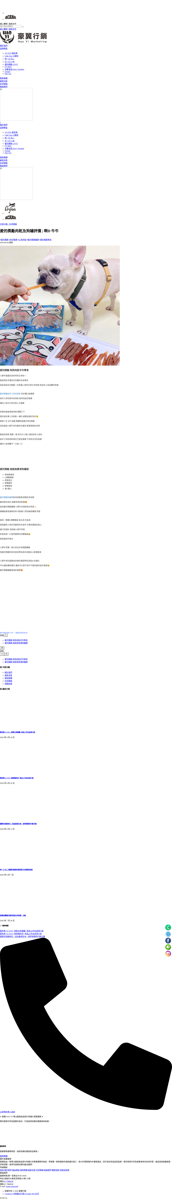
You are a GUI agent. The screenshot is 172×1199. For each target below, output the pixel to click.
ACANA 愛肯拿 (11, 53)
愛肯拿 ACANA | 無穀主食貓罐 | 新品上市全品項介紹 (17, 732)
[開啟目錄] (2, 647)
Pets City (8, 74)
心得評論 (22, 240)
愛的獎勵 (4, 240)
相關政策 (8, 684)
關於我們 (3, 46)
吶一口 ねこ (10, 59)
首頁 (2, 1170)
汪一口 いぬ (10, 62)
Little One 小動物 (11, 56)
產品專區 (16, 1170)
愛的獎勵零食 (45, 240)
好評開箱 (3, 84)
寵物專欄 (3, 78)
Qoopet (7, 72)
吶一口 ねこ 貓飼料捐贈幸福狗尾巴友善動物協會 (16, 870)
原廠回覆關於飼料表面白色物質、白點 (13, 915)
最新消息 (3, 81)
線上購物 (3, 29)
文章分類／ (4, 224)
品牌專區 (3, 49)
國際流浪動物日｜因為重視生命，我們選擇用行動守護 (18, 824)
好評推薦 (13, 240)
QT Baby (8, 67)
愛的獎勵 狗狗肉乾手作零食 (16, 640)
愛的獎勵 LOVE (11, 64)
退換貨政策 (64, 1170)
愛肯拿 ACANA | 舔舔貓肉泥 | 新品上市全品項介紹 (16, 778)
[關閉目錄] (6, 654)
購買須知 (55, 1170)
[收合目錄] (5, 635)
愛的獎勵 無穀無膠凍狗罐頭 (16, 643)
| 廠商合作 (12, 29)
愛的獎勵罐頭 (33, 240)
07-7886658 (8, 1181)
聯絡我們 (3, 87)
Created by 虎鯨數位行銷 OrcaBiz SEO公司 (22, 1194)
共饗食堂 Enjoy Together (14, 69)
